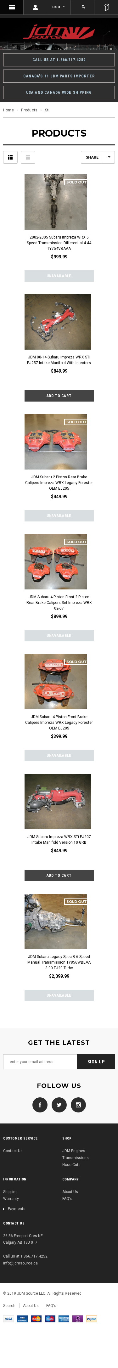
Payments (16, 1209)
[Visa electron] (22, 1318)
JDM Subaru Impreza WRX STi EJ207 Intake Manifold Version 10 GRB (59, 840)
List (28, 157)
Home (8, 110)
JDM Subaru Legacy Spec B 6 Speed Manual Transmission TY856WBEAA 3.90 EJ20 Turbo (59, 962)
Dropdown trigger (35, 7)
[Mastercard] (36, 1318)
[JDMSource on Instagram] (77, 1105)
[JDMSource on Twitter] (57, 1105)
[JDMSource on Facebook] (40, 1105)
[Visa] (8, 1318)
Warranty (11, 1198)
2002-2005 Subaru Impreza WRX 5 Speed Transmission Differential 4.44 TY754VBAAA (59, 243)
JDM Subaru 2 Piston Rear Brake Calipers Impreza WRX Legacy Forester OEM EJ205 (59, 483)
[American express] (64, 1318)
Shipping (10, 1192)
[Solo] (77, 1318)
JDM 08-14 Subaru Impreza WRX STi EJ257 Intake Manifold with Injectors (59, 360)
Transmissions (75, 1158)
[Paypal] (91, 1318)
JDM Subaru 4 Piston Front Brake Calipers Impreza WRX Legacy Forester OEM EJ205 (59, 722)
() (106, 7)
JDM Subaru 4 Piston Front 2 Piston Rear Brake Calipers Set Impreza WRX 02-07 (59, 603)
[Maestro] (50, 1318)
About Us (70, 1192)
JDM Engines (73, 1151)
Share (92, 157)
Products (29, 110)
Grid (10, 157)
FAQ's (67, 1198)
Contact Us (13, 1151)
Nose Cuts (71, 1165)
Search (9, 1305)
